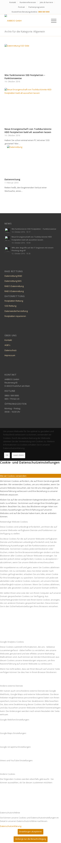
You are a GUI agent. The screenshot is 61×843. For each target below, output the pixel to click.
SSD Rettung (10, 305)
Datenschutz (11, 350)
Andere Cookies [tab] (7, 774)
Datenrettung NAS (13, 281)
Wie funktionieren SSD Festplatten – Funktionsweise (34, 229)
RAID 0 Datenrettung (14, 291)
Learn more (18, 455)
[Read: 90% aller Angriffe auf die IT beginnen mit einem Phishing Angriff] (7, 249)
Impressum (10, 355)
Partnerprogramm (36, 7)
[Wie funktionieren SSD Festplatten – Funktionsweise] (30, 58)
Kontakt (12, 2)
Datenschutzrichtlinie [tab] (10, 812)
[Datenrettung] (30, 161)
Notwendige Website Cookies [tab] (14, 521)
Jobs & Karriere (46, 2)
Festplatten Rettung (14, 300)
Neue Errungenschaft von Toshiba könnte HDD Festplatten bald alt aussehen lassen (28, 130)
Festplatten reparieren (15, 316)
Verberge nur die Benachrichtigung (30, 839)
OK (7, 455)
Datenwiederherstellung (16, 311)
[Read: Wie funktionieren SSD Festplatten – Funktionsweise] (7, 231)
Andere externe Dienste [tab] (11, 685)
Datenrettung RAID (13, 275)
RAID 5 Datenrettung (14, 286)
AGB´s (7, 345)
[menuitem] (13, 2)
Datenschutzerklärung (10, 826)
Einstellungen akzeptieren (30, 831)
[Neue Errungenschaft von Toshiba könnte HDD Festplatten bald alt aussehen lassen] (30, 107)
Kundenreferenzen (28, 2)
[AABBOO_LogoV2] (25, 20)
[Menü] (52, 20)
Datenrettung (12, 179)
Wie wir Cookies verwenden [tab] (13, 475)
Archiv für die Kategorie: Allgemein (25, 31)
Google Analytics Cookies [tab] (12, 641)
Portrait (21, 7)
